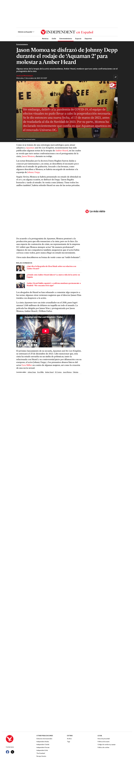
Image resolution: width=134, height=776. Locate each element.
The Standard (40, 753)
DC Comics (58, 372)
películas (75, 372)
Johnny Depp (33, 172)
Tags (68, 741)
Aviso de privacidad (104, 739)
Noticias (45, 38)
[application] (67, 109)
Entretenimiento (65, 38)
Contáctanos (10, 747)
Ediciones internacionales (44, 739)
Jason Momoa (28, 157)
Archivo (69, 739)
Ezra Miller (27, 365)
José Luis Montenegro (24, 76)
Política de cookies (103, 747)
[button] (26, 32)
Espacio (78, 38)
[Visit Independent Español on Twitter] (12, 752)
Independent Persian (42, 747)
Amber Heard (61, 151)
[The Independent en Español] (67, 32)
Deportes (88, 38)
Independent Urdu (42, 750)
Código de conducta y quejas (106, 744)
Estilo (54, 38)
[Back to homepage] (21, 739)
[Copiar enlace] (115, 77)
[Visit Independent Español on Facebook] (7, 752)
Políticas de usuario (104, 741)
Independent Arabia (42, 741)
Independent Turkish (42, 744)
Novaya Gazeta (41, 756)
